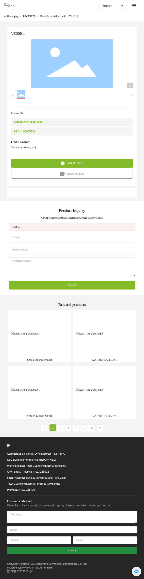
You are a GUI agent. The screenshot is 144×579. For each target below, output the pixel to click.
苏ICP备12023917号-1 (20, 571)
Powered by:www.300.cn (20, 567)
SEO (38, 567)
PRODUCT (29, 16)
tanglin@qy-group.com (28, 121)
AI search (47, 567)
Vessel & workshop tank (52, 16)
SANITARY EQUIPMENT (39, 360)
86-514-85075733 (24, 131)
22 (91, 427)
